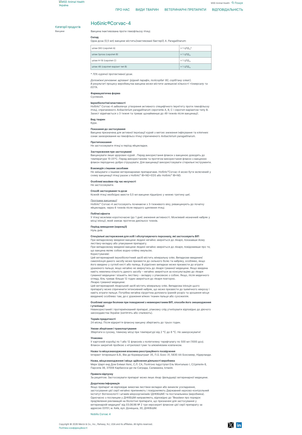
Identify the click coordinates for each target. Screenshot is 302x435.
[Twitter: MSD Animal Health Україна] (231, 425)
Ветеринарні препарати (185, 9)
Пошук (238, 2)
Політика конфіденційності (73, 427)
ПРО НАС (122, 9)
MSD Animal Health (220, 3)
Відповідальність (227, 9)
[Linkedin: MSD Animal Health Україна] (239, 425)
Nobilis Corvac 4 (101, 414)
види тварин (147, 9)
